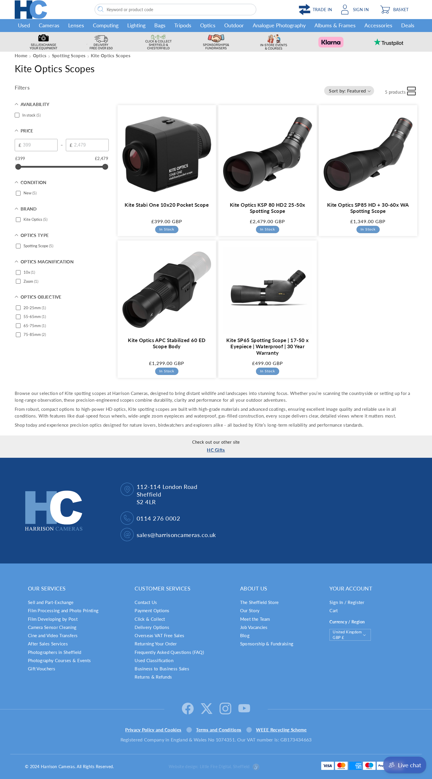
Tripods (182, 25)
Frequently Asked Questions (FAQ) (169, 652)
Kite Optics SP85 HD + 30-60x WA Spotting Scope (368, 207)
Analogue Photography (279, 25)
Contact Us (146, 602)
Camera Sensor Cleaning (52, 627)
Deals (407, 25)
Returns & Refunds (153, 676)
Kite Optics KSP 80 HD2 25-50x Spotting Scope (267, 207)
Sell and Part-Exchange (51, 602)
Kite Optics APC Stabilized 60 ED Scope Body (166, 343)
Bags (159, 25)
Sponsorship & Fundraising (267, 643)
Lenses (76, 25)
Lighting (136, 25)
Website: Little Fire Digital (209, 766)
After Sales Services (48, 643)
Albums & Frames (335, 25)
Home (21, 55)
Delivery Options (152, 627)
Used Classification (154, 660)
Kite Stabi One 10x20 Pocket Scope (167, 204)
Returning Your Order (156, 643)
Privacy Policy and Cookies (153, 729)
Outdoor (234, 25)
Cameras (49, 25)
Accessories (378, 25)
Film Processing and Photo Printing (63, 610)
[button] (397, 9)
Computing (105, 25)
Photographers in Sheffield (54, 652)
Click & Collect (150, 619)
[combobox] (175, 9)
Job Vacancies (254, 627)
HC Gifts (216, 449)
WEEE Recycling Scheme (281, 729)
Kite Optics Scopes (110, 55)
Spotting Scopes (69, 55)
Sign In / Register (346, 602)
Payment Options (152, 610)
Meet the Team (255, 619)
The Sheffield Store (259, 602)
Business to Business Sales (162, 668)
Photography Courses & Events (59, 660)
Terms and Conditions (218, 729)
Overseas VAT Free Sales (159, 635)
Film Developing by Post (53, 619)
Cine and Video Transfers (53, 635)
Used (24, 25)
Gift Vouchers (41, 668)
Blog (245, 635)
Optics (207, 25)
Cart (333, 610)
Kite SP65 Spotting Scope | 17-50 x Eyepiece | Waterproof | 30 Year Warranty (267, 346)
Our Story (250, 610)
